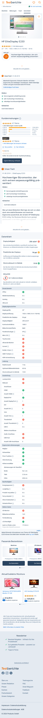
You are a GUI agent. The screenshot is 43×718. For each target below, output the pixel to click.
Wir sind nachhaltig (36, 6)
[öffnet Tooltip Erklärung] (20, 119)
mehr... (39, 531)
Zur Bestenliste (14, 564)
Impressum (6, 705)
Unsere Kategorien (8, 696)
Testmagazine (28, 680)
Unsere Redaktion (8, 684)
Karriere (4, 690)
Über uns (5, 680)
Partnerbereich (7, 693)
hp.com (31, 534)
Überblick (4, 11)
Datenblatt (27, 11)
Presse (4, 687)
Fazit (20, 11)
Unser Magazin (28, 687)
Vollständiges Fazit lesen (11, 87)
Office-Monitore (7, 6)
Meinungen (13, 11)
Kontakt (25, 693)
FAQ (24, 684)
